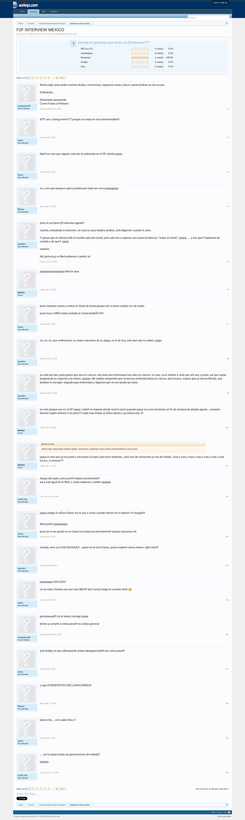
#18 (227, 703)
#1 (228, 109)
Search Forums (22, 16)
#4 (228, 206)
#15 (227, 600)
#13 (227, 537)
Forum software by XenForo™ (37, 816)
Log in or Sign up (220, 2)
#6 (228, 290)
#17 (227, 669)
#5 (228, 262)
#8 (228, 359)
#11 (227, 466)
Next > (62, 78)
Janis (20, 140)
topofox (22, 244)
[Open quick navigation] (227, 23)
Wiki (43, 11)
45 (57, 78)
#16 (227, 634)
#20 (227, 773)
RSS (229, 812)
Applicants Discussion (37, 34)
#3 (228, 172)
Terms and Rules (224, 816)
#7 (228, 324)
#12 (227, 496)
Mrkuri (21, 209)
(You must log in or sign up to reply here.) (212, 789)
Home (22, 11)
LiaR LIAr (22, 499)
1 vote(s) (159, 57)
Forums (33, 12)
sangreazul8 (61, 34)
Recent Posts (37, 16)
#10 (227, 427)
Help (213, 812)
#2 (228, 137)
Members (54, 11)
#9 (228, 393)
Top (224, 812)
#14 (227, 565)
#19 (227, 738)
